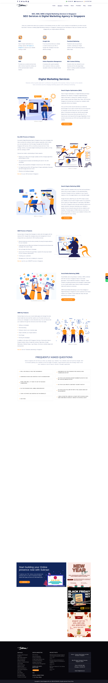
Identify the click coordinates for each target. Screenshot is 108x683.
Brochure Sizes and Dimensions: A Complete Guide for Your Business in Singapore (57, 661)
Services (60, 5)
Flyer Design (20, 672)
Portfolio (66, 5)
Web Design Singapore (22, 657)
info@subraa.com (79, 1)
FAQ (33, 672)
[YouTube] (28, 1)
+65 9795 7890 (88, 1)
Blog (84, 5)
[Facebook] (17, 1)
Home (53, 5)
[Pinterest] (26, 1)
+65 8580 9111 (70, 1)
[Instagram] (20, 1)
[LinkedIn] (24, 1)
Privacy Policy (71, 681)
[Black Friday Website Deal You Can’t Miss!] (79, 599)
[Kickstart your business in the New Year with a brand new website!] (79, 574)
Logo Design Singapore (22, 669)
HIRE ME (24, 582)
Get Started (66, 124)
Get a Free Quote (68, 299)
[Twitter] (22, 1)
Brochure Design (20, 674)
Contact (90, 5)
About (72, 5)
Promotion (78, 5)
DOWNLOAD (35, 670)
